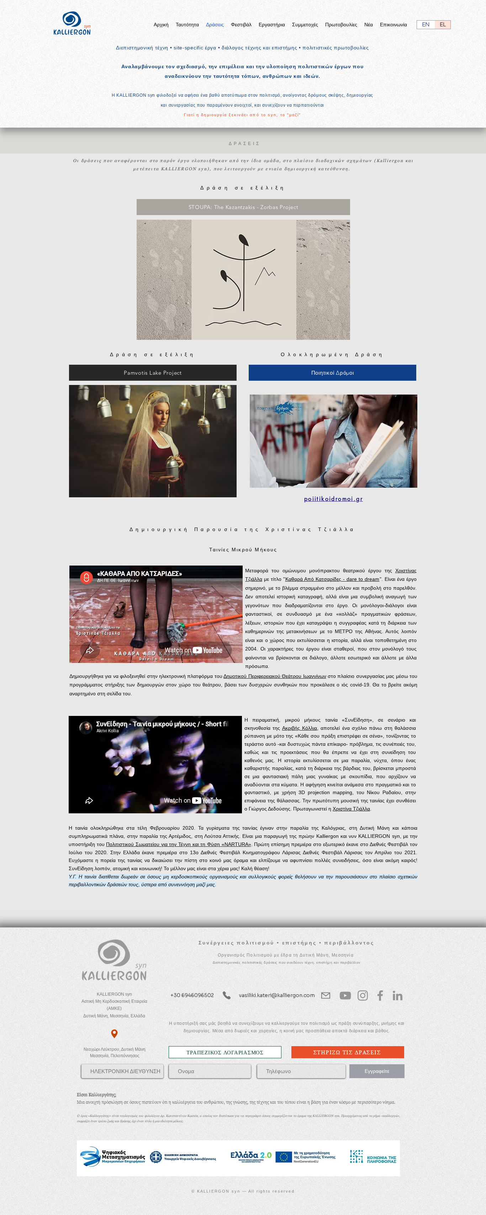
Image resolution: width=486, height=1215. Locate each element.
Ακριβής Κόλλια (299, 728)
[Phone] (226, 995)
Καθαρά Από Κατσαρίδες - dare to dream (332, 579)
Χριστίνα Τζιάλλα (351, 809)
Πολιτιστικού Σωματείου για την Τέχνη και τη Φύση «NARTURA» (178, 844)
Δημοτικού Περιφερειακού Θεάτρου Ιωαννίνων (274, 676)
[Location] (114, 1034)
